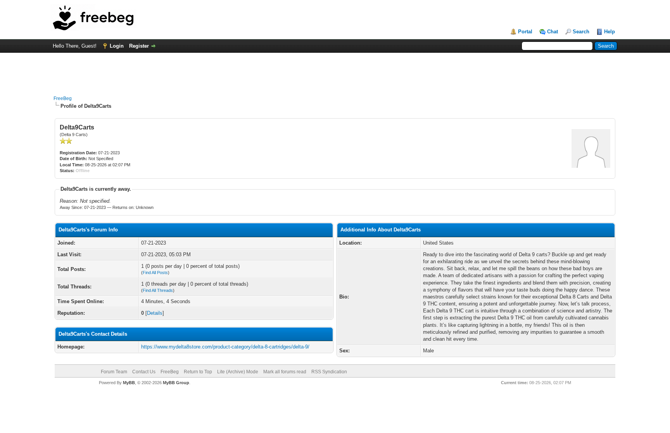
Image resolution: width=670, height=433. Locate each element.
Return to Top (198, 371)
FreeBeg (63, 98)
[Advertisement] (335, 70)
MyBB (129, 382)
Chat (552, 32)
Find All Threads (158, 290)
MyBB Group (176, 382)
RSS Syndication (329, 371)
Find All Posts (155, 272)
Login (117, 46)
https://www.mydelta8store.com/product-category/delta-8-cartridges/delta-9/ (225, 347)
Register (139, 46)
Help (609, 32)
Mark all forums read (284, 371)
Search (581, 32)
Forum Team (114, 371)
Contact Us (143, 371)
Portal (525, 32)
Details (154, 313)
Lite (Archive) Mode (237, 371)
